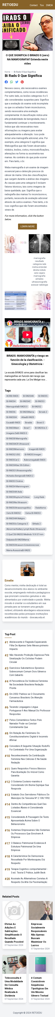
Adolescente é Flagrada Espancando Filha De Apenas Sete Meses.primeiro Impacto (28, 645)
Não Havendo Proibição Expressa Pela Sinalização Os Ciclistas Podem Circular (29, 658)
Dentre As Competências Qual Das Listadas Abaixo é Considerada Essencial (28, 808)
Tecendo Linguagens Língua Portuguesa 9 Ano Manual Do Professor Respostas (29, 711)
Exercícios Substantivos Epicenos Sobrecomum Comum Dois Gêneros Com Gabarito (27, 671)
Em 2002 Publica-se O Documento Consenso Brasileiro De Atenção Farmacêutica (27, 697)
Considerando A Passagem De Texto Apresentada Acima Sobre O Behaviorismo (30, 821)
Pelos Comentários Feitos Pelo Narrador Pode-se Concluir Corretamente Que (25, 724)
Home (7, 72)
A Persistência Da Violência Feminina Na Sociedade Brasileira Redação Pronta (28, 684)
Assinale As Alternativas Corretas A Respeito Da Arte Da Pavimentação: (29, 880)
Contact (34, 5)
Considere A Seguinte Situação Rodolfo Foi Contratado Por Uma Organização (29, 748)
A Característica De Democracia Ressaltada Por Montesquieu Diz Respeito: (28, 860)
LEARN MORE (27, 226)
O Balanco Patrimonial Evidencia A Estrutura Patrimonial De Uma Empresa (28, 847)
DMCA (49, 5)
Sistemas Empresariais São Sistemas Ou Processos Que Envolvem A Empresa (30, 834)
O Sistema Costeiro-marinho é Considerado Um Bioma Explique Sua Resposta (30, 785)
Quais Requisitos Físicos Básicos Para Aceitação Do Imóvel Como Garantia (28, 772)
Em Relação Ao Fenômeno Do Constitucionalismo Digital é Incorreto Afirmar (28, 737)
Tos (42, 5)
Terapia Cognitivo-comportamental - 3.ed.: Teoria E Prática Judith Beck (29, 871)
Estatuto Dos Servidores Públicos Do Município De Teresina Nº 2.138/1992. (30, 796)
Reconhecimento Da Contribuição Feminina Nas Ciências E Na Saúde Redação (29, 759)
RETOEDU (10, 5)
